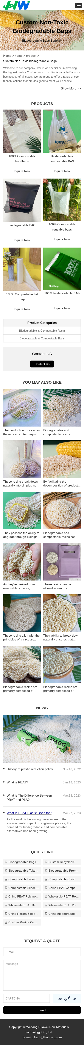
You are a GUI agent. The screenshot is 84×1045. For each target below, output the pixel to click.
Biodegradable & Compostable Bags (42, 338)
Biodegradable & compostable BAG (62, 158)
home (19, 55)
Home (7, 55)
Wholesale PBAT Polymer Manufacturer (63, 905)
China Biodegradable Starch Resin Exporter (63, 913)
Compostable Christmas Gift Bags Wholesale (63, 879)
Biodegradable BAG (22, 225)
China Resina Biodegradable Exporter (23, 913)
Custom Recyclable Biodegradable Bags (63, 862)
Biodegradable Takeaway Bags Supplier (23, 870)
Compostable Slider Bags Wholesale (23, 888)
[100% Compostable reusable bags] (62, 200)
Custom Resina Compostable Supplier (23, 922)
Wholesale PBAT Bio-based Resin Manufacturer (23, 905)
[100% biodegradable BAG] (62, 269)
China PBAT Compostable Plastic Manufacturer (63, 888)
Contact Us (42, 364)
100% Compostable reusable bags (62, 227)
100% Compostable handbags (22, 158)
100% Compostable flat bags (22, 296)
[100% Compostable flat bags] (22, 269)
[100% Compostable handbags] (22, 131)
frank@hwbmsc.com (48, 1037)
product (31, 55)
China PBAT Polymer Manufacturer (23, 896)
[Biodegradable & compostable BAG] (62, 131)
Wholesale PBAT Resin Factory (63, 896)
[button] (35, 759)
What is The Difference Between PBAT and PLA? (29, 798)
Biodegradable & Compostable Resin (42, 330)
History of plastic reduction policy (30, 769)
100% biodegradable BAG (62, 293)
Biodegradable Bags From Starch (23, 862)
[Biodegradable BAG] (22, 200)
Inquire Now (22, 171)
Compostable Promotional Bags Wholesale (23, 879)
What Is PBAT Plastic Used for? (29, 813)
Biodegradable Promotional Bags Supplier (63, 870)
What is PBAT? (17, 782)
